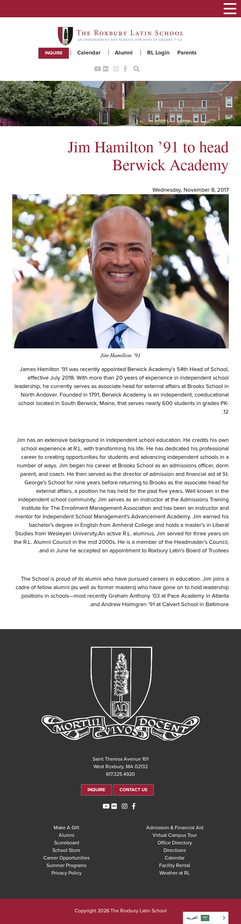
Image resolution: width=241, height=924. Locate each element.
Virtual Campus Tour (175, 835)
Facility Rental (174, 865)
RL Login (158, 52)
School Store (66, 850)
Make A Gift (66, 828)
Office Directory (175, 843)
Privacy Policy (66, 873)
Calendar (88, 52)
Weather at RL (174, 873)
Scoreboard (66, 843)
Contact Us (133, 789)
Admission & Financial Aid (174, 828)
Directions (174, 850)
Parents (187, 52)
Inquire (53, 53)
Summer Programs (66, 865)
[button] (230, 8)
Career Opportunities (66, 858)
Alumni (124, 52)
